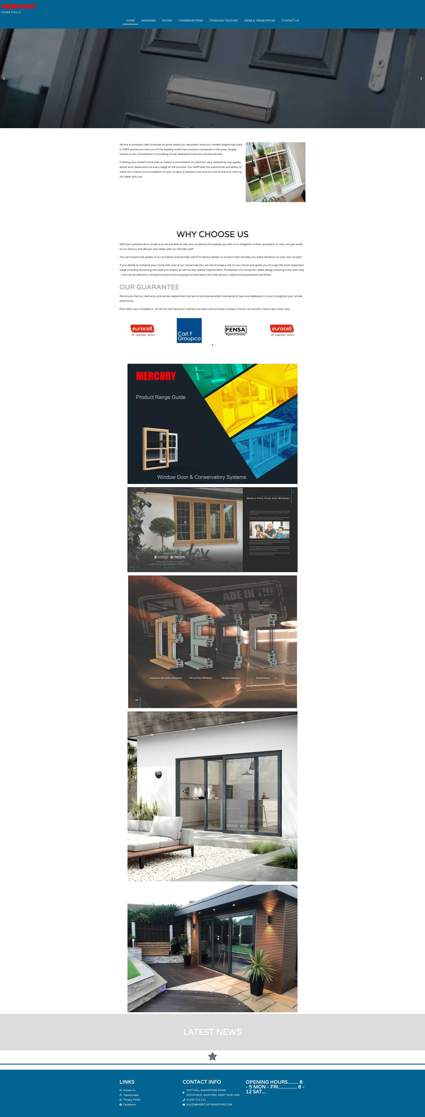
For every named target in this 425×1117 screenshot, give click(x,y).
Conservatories (191, 20)
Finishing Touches (224, 20)
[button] (4, 78)
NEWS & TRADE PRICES (259, 20)
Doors (167, 20)
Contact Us (290, 20)
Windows (148, 20)
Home (130, 20)
